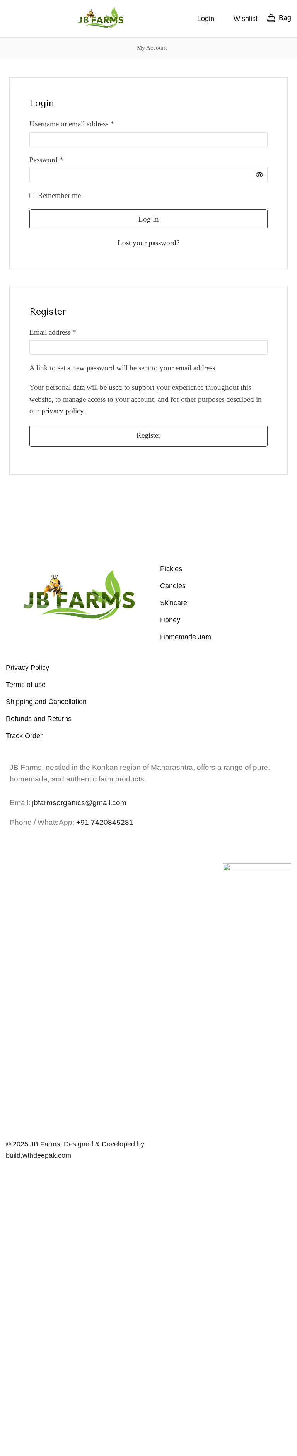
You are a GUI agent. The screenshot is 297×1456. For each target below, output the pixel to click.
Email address (52, 331)
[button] (9, 18)
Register (148, 435)
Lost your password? (148, 243)
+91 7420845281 (104, 822)
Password (46, 159)
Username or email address (71, 123)
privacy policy (62, 411)
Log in (148, 219)
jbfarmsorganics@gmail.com (79, 803)
